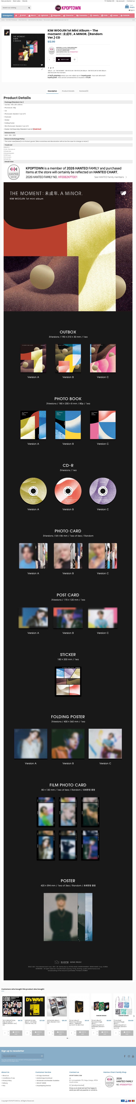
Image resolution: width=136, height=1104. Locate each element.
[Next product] (134, 19)
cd (54, 71)
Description (52, 91)
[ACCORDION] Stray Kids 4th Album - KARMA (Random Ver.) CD (10, 1022)
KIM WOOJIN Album (80, 71)
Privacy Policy (7, 1080)
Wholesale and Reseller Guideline (48, 1080)
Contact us (131, 1)
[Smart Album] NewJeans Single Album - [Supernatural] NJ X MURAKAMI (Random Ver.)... (97, 1024)
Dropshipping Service (44, 1085)
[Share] (48, 68)
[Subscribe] (42, 1056)
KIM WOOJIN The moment (57, 73)
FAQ (3, 1085)
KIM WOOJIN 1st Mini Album (97, 71)
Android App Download (44, 1078)
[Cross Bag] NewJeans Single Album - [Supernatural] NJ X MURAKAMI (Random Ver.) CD (120, 1024)
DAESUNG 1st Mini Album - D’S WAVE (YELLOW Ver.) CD (30, 1021)
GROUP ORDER (41, 1083)
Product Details (68, 91)
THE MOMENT (60, 71)
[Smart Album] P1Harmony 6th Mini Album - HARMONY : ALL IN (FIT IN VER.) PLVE (76, 1022)
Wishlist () (110, 1)
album (50, 71)
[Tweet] (50, 68)
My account (120, 1)
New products (6, 1)
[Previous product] (133, 19)
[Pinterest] (53, 68)
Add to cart (65, 59)
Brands (25, 1)
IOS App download (43, 1075)
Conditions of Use (8, 1078)
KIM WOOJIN (69, 71)
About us (5, 1075)
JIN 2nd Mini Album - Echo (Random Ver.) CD (53, 1021)
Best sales (17, 1)
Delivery (5, 1083)
